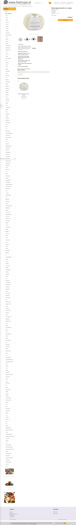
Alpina (7, 15)
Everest (7, 28)
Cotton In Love (8, 212)
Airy (6, 342)
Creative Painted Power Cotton (10, 436)
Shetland (7, 43)
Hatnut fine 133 (8, 135)
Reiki (6, 299)
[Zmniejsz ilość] (55, 20)
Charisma (7, 26)
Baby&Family (7, 165)
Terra (6, 442)
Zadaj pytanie (20, 74)
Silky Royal (7, 252)
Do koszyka (23, 98)
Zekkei (7, 387)
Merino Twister (8, 293)
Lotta (6, 380)
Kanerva (7, 291)
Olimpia (7, 246)
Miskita (7, 325)
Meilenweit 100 (8, 297)
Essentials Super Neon (9, 434)
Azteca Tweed (8, 220)
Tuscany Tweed (8, 227)
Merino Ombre (8, 455)
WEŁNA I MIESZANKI (8, 13)
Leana (7, 105)
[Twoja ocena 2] (57, 10)
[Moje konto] (57, 3)
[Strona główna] (17, 3)
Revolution (7, 244)
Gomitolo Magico (8, 340)
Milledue (7, 391)
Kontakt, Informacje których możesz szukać (13, 514)
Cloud (6, 353)
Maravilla (7, 267)
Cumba (7, 116)
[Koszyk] (62, 3)
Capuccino (7, 22)
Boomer (7, 203)
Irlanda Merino (8, 148)
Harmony (7, 54)
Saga (6, 421)
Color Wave (7, 101)
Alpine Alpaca (8, 71)
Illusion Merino (8, 410)
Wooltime (7, 263)
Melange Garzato (8, 321)
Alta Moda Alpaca (8, 195)
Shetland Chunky (8, 45)
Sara (6, 190)
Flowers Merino (8, 156)
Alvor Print (7, 312)
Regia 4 (7, 41)
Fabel (6, 126)
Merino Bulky (7, 32)
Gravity (7, 73)
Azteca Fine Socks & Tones (10, 449)
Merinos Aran (8, 346)
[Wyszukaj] (50, 3)
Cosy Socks (7, 438)
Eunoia (7, 314)
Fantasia (7, 259)
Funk (6, 52)
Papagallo (7, 231)
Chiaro (7, 466)
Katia (55, 12)
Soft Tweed (7, 216)
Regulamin (11, 512)
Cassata (7, 393)
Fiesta (7, 363)
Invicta (7, 323)
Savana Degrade (8, 180)
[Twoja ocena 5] (59, 10)
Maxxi (6, 331)
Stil (6, 60)
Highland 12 (7, 90)
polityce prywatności (33, 523)
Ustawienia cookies (12, 515)
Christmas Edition (8, 357)
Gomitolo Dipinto (8, 282)
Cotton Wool (7, 376)
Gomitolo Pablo (8, 284)
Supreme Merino (8, 152)
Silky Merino (7, 308)
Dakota (7, 329)
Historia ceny (53, 15)
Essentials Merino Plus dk (9, 361)
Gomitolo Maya (8, 182)
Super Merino (8, 154)
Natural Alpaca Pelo (8, 214)
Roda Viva (7, 419)
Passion (7, 248)
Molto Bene (7, 274)
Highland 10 (7, 88)
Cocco (7, 237)
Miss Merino (7, 120)
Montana (7, 92)
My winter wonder (8, 301)
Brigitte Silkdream (8, 427)
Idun (6, 423)
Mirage (7, 425)
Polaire (7, 37)
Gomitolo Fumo (8, 408)
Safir (6, 171)
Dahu (6, 141)
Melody (7, 84)
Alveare (7, 276)
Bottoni (7, 378)
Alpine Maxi (7, 75)
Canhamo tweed (8, 310)
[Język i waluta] (69, 3)
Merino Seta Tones (8, 453)
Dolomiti (7, 402)
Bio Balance (7, 118)
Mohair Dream (8, 250)
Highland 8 (7, 86)
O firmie (11, 511)
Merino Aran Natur (8, 137)
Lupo (6, 197)
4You (6, 278)
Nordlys (7, 370)
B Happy (7, 69)
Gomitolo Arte (8, 280)
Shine (6, 111)
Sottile (7, 306)
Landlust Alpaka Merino (9, 184)
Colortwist (7, 233)
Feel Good (7, 464)
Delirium (7, 451)
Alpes (6, 124)
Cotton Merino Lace (9, 316)
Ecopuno (7, 417)
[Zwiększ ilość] (52, 20)
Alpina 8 (7, 56)
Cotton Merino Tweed (9, 205)
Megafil (7, 109)
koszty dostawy (14, 519)
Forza (6, 355)
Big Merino (7, 79)
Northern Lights (8, 163)
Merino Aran (7, 201)
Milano (7, 173)
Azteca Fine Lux (8, 389)
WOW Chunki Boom (8, 327)
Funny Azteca (8, 265)
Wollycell (7, 440)
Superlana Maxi (8, 47)
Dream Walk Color (8, 269)
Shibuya (7, 412)
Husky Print (7, 143)
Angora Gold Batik (8, 58)
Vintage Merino (8, 122)
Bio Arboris (7, 169)
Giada (6, 406)
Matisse (7, 348)
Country (7, 24)
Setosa (7, 338)
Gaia (6, 77)
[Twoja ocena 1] (56, 10)
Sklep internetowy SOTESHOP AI (62, 519)
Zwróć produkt (12, 516)
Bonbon (7, 235)
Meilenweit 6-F (8, 188)
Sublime (7, 139)
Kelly (6, 404)
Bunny (7, 167)
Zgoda (65, 523)
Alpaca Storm (8, 372)
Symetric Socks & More (9, 457)
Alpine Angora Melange (9, 133)
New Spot (7, 94)
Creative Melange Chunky (9, 359)
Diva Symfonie (8, 459)
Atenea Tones (8, 344)
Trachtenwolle (8, 107)
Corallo (7, 432)
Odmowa (61, 523)
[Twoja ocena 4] (58, 10)
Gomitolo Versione (8, 186)
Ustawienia (56, 523)
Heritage (7, 229)
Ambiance (7, 62)
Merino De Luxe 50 (8, 158)
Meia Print (7, 395)
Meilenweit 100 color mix (9, 374)
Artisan (7, 261)
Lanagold (7, 30)
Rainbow (7, 39)
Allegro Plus (7, 199)
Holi (6, 385)
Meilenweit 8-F (8, 295)
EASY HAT (7, 150)
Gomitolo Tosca (8, 218)
